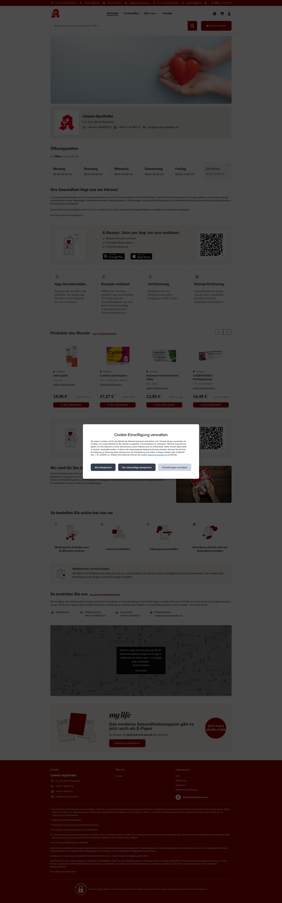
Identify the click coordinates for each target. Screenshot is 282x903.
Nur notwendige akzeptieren (137, 467)
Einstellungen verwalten (174, 467)
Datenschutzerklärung (157, 455)
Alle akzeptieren (103, 467)
